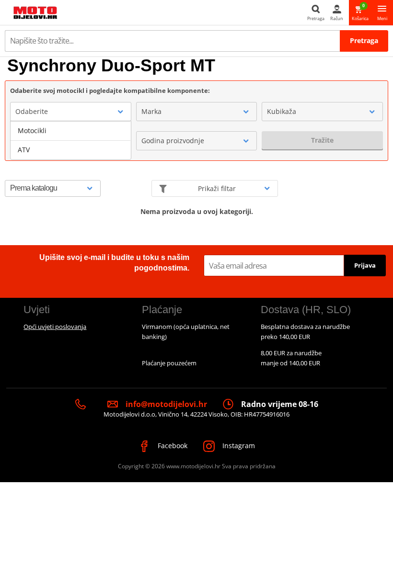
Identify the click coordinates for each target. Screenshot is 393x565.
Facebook (171, 445)
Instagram (237, 445)
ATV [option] (24, 149)
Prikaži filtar (217, 188)
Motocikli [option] (32, 130)
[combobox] (70, 111)
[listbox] (70, 140)
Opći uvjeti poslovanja (54, 326)
